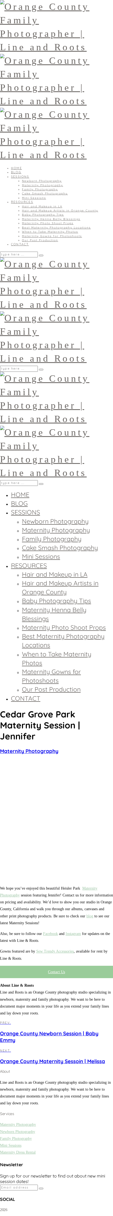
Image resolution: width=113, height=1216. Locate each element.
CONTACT (20, 244)
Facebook (50, 934)
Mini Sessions (34, 198)
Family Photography (40, 189)
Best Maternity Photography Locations (56, 227)
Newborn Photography (42, 181)
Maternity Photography (42, 185)
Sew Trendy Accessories (55, 951)
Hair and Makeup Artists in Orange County (60, 210)
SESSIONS (20, 176)
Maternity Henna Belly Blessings (51, 219)
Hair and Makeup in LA (42, 206)
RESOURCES (22, 202)
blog (89, 916)
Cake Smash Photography (45, 193)
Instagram (73, 934)
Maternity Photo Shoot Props (48, 223)
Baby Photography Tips (43, 214)
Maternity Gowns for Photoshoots (52, 236)
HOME (16, 168)
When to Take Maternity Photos (50, 231)
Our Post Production (40, 240)
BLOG (16, 172)
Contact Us (56, 972)
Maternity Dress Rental (18, 1152)
